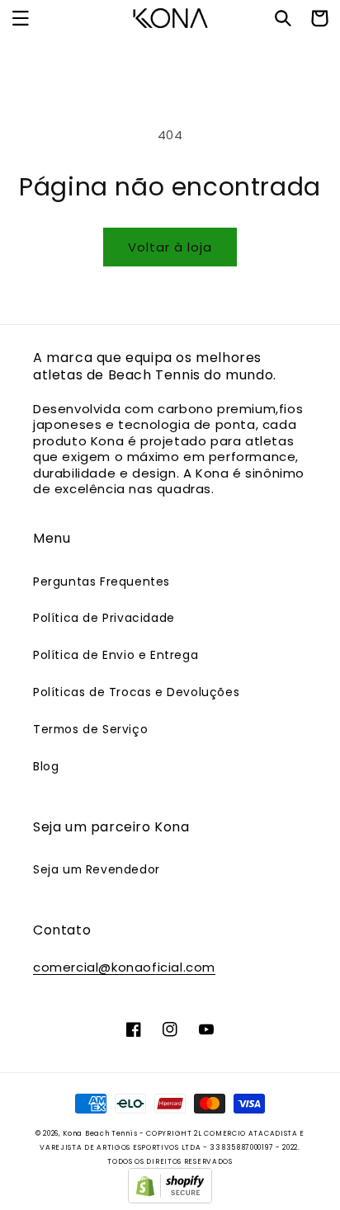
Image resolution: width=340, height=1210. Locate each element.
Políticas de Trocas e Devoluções (136, 692)
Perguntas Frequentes (101, 582)
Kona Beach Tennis (100, 1133)
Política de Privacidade (104, 618)
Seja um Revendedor (96, 870)
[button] (20, 18)
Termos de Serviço (90, 729)
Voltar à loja (170, 247)
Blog (46, 766)
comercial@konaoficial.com (124, 967)
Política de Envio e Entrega (115, 655)
